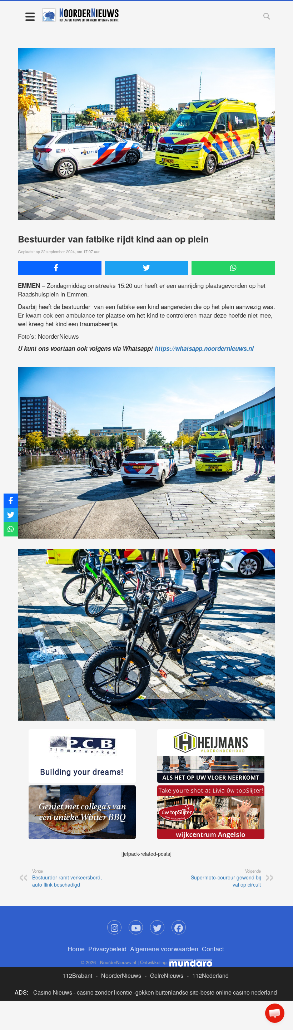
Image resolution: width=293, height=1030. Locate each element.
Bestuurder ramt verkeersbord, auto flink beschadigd (67, 878)
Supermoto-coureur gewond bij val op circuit (226, 878)
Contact (213, 948)
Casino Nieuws (52, 992)
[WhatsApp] (233, 268)
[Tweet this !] (146, 268)
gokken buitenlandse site (167, 992)
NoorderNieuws (121, 975)
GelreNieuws (166, 975)
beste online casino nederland (238, 992)
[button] (274, 1013)
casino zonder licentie (104, 992)
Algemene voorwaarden (164, 948)
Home (76, 948)
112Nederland (210, 975)
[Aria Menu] (30, 16)
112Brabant (77, 975)
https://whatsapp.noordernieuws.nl (204, 348)
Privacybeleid (107, 948)
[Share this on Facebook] (59, 268)
